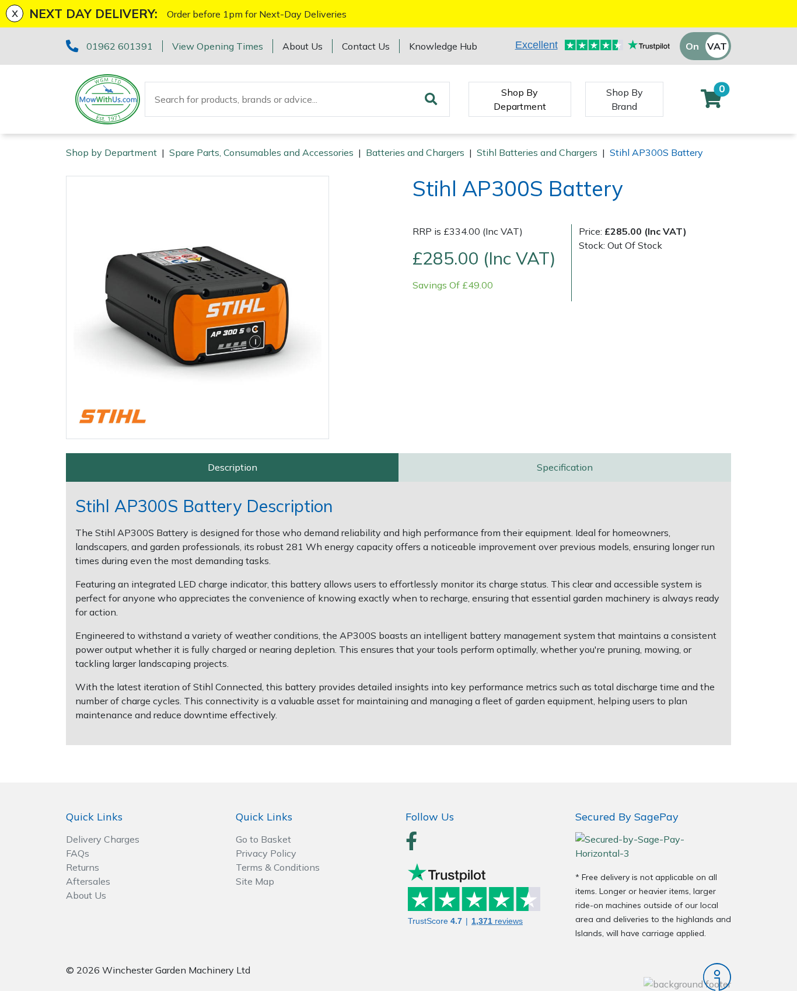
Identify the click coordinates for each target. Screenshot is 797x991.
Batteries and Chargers (415, 152)
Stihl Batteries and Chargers (537, 152)
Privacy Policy (266, 853)
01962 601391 (119, 46)
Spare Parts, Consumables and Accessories (261, 152)
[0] (711, 102)
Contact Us (366, 46)
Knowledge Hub (443, 46)
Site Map (255, 881)
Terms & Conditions (278, 867)
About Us (302, 46)
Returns (82, 867)
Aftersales (88, 881)
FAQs (77, 853)
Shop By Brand (624, 99)
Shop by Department (111, 152)
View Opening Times (217, 46)
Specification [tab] (565, 467)
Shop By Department (520, 99)
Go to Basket (263, 839)
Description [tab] (232, 467)
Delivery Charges (102, 839)
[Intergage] (653, 977)
